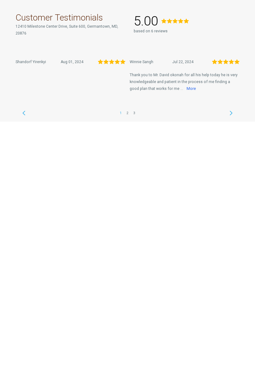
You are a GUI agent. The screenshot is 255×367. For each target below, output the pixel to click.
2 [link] (127, 113)
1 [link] (121, 113)
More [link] (191, 88)
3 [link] (134, 113)
